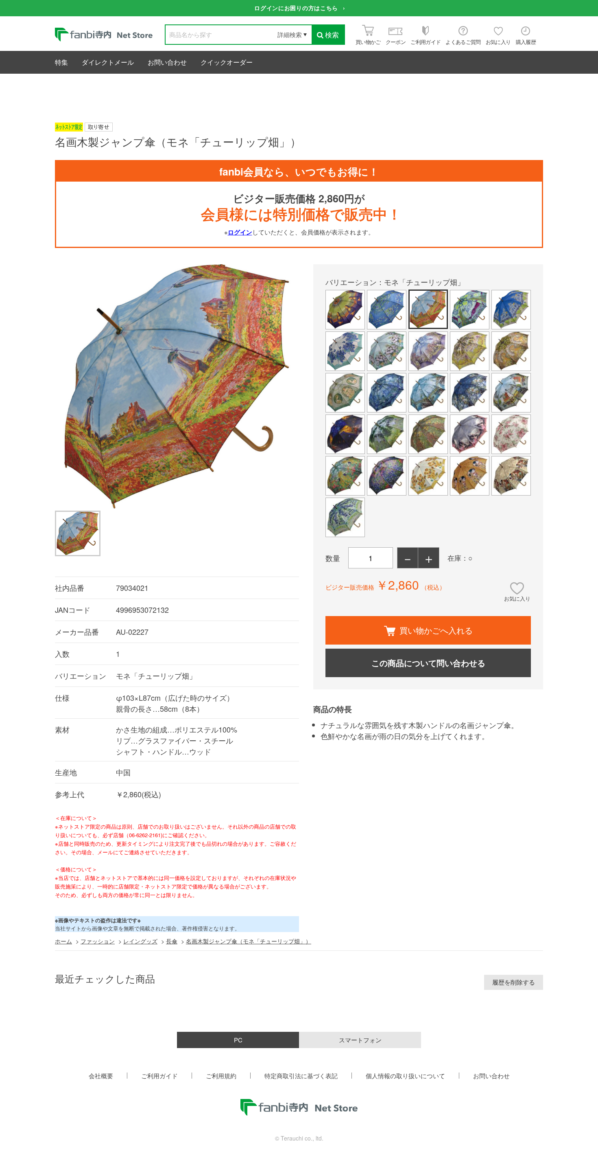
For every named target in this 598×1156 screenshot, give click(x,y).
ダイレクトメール (108, 62)
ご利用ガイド (159, 1075)
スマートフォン (360, 1039)
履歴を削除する (513, 982)
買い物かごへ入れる (436, 630)
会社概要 (101, 1075)
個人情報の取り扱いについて (405, 1075)
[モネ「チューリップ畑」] (177, 387)
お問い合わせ (167, 62)
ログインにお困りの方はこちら (296, 8)
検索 (332, 34)
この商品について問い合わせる (428, 663)
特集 (61, 62)
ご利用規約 (221, 1075)
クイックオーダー (227, 62)
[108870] (77, 533)
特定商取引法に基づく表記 (301, 1075)
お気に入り (517, 598)
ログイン (240, 232)
